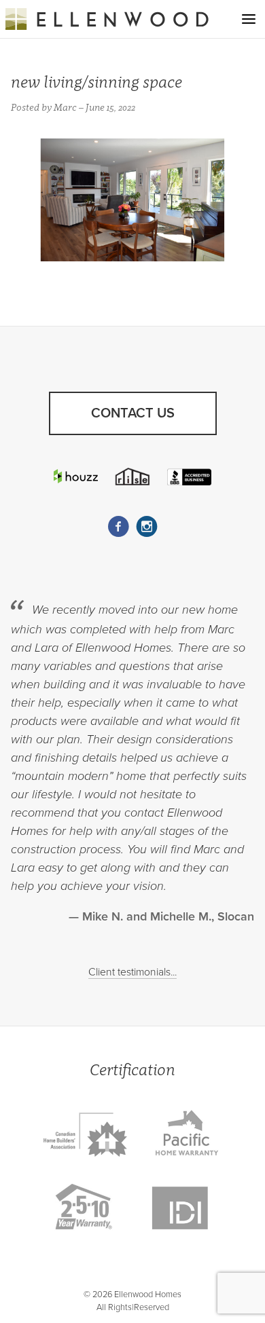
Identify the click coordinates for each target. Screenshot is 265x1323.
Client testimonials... (132, 972)
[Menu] (248, 19)
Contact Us (133, 413)
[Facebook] (118, 527)
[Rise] (132, 476)
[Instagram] (147, 527)
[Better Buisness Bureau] (189, 476)
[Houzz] (75, 476)
